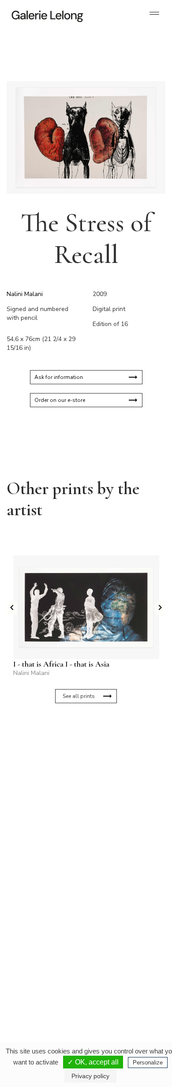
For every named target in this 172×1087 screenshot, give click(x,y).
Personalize (148, 1062)
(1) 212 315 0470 (120, 988)
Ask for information (58, 377)
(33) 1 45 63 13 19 (44, 900)
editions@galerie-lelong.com (122, 907)
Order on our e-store (59, 400)
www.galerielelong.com (116, 1002)
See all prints (79, 696)
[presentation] (12, 608)
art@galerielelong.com (115, 995)
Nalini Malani (25, 294)
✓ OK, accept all (93, 1062)
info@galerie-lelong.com (40, 907)
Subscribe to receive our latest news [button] (79, 744)
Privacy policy (90, 1076)
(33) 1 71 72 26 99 (44, 995)
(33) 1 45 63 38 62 (121, 900)
